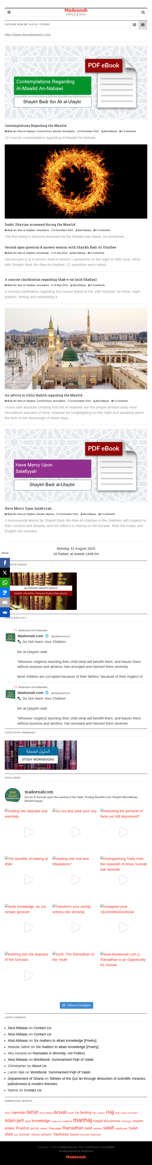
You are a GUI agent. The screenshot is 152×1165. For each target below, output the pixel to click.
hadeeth (101, 1113)
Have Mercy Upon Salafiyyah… (29, 508)
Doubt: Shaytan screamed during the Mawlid (40, 224)
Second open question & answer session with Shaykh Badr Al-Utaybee (60, 247)
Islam (10, 1120)
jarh (20, 1120)
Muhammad (112, 1121)
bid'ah (33, 1112)
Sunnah (24, 1134)
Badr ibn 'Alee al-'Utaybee (21, 131)
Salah (133, 1128)
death (71, 1113)
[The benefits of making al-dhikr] (28, 879)
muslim (138, 1121)
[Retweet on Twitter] (15, 630)
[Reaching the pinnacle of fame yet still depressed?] (123, 832)
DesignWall (108, 1147)
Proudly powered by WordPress (76, 1151)
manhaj (82, 1120)
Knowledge (43, 253)
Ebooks (57, 131)
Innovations (68, 131)
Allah (7, 1113)
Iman (123, 1112)
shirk (9, 1134)
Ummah (84, 1134)
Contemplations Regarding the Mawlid (35, 125)
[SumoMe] (5, 612)
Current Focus (44, 131)
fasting (85, 1112)
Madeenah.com (30, 636)
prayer (10, 1128)
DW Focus (92, 1147)
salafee (97, 1128)
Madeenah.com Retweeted (33, 630)
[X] (5, 573)
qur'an (34, 1128)
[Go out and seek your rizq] (75, 832)
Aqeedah (18, 1113)
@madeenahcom (60, 636)
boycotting (46, 1112)
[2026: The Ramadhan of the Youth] (75, 975)
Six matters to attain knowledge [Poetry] (65, 1041)
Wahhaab (95, 1134)
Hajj (110, 1112)
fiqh (94, 1113)
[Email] (5, 602)
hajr (117, 1112)
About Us (39, 1066)
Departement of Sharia (26, 1079)
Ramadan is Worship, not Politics (59, 1053)
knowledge (41, 1121)
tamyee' (46, 1134)
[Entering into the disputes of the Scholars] (28, 975)
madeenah (56, 1121)
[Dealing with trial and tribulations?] (75, 879)
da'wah (60, 1112)
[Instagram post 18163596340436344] (123, 927)
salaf (88, 1128)
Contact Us (42, 1028)
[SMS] (5, 592)
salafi (108, 1127)
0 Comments (103, 230)
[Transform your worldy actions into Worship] (75, 927)
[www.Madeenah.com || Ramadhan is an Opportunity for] (123, 975)
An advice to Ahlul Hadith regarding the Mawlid (43, 395)
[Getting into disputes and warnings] (28, 832)
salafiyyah (121, 1128)
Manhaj (50, 514)
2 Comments (129, 131)
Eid (77, 1112)
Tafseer (35, 1134)
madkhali (67, 1121)
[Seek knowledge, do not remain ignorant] (28, 927)
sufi (16, 1134)
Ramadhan (73, 1127)
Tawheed (61, 1134)
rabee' (44, 1128)
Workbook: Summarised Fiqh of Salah (64, 1060)
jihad (28, 1121)
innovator (132, 1113)
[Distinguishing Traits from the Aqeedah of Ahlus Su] (123, 879)
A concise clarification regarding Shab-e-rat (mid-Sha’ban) (51, 279)
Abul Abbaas (110, 131)
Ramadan (55, 1128)
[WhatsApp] (5, 583)
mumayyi (126, 1121)
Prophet (22, 1128)
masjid (98, 1121)
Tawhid (74, 1134)
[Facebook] (5, 563)
